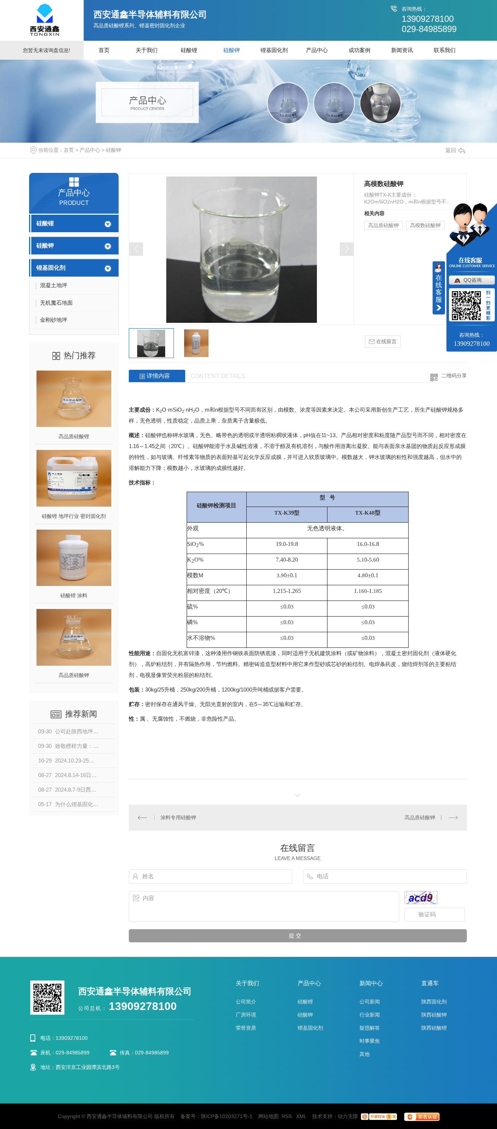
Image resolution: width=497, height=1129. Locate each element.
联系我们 (445, 50)
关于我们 (147, 50)
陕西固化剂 (434, 1002)
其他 (364, 1054)
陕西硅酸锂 (434, 1028)
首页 (104, 50)
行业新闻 (369, 1015)
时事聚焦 (369, 1041)
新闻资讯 (402, 50)
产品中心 (317, 50)
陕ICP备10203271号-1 (227, 1116)
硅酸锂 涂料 (73, 595)
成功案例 (359, 50)
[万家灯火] (379, 1116)
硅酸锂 (189, 50)
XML (302, 1116)
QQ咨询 (473, 280)
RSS (287, 1116)
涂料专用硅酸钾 (178, 817)
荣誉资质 (246, 1028)
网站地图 (268, 1116)
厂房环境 (246, 1015)
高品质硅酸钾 (74, 675)
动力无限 (348, 1116)
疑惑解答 (369, 1028)
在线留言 (386, 341)
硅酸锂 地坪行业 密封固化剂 (74, 516)
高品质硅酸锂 (74, 436)
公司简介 (246, 1002)
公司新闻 (369, 1002)
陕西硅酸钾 (434, 1015)
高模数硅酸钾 (425, 225)
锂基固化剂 (274, 50)
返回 (450, 150)
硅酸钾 (231, 50)
